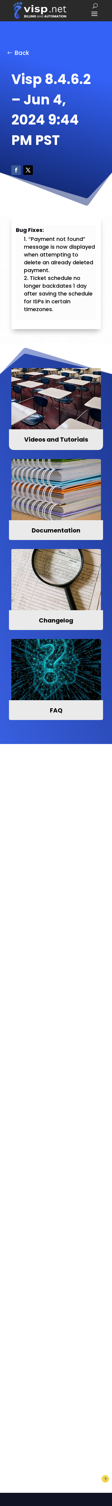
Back (22, 53)
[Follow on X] (28, 170)
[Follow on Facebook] (16, 170)
